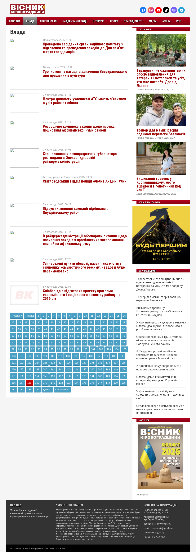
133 (108, 362)
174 (76, 383)
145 (84, 369)
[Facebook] (143, 10)
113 (68, 356)
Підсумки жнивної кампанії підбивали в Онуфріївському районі (76, 210)
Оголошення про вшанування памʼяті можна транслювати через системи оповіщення (160, 409)
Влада (30, 21)
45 (78, 329)
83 (91, 342)
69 (117, 336)
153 (29, 376)
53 (13, 336)
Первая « (17, 315)
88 (123, 342)
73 (26, 342)
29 (91, 322)
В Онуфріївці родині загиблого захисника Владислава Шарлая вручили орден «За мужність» (156, 355)
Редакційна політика (154, 537)
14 (111, 315)
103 (109, 349)
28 (84, 322)
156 (53, 376)
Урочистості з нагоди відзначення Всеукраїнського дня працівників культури (85, 73)
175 (84, 383)
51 (117, 329)
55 (26, 336)
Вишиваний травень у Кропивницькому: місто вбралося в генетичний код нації (158, 184)
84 (97, 342)
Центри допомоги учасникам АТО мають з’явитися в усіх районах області (84, 101)
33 (117, 322)
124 (37, 362)
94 (45, 349)
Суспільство (48, 21)
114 (75, 356)
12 (98, 315)
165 (124, 376)
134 (116, 362)
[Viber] (174, 10)
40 (45, 329)
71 (13, 342)
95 (52, 349)
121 (14, 362)
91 (26, 349)
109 (37, 356)
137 (22, 369)
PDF (178, 21)
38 (32, 329)
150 (124, 369)
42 (58, 329)
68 (110, 336)
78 (58, 342)
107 (22, 356)
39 (39, 329)
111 (52, 356)
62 (71, 336)
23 (52, 322)
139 (37, 369)
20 (32, 322)
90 (19, 349)
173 (69, 383)
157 (61, 376)
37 (26, 329)
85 (104, 342)
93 (39, 349)
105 (124, 349)
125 (45, 362)
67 (104, 336)
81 (78, 342)
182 (22, 389)
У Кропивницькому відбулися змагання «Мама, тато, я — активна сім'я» (160, 395)
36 (19, 329)
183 (29, 389)
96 (58, 349)
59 (52, 336)
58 (45, 336)
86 (110, 342)
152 (22, 376)
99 (78, 349)
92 (32, 349)
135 (124, 362)
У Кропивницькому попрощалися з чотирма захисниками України (158, 367)
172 (61, 383)
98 (71, 349)
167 (22, 383)
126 (53, 362)
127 (61, 362)
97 (65, 349)
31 (104, 322)
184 (37, 389)
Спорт (114, 21)
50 (110, 329)
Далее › (47, 389)
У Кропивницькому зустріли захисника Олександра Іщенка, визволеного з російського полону (161, 326)
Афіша (166, 21)
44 (71, 329)
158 (69, 376)
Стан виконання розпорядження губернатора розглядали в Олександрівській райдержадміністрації (80, 157)
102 (101, 349)
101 (93, 349)
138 (29, 369)
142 (61, 369)
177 (100, 383)
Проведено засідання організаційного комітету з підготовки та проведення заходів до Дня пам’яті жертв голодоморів (84, 48)
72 (19, 342)
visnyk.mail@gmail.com (162, 528)
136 (14, 369)
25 (65, 322)
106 (14, 356)
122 (22, 362)
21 (39, 322)
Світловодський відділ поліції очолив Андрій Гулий (85, 181)
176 (92, 383)
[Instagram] (151, 10)
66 (97, 336)
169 (37, 383)
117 (98, 356)
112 (60, 356)
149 (116, 369)
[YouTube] (158, 10)
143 (69, 369)
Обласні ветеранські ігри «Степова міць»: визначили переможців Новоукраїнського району (159, 340)
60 (58, 336)
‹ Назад (30, 315)
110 (45, 356)
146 (92, 369)
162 (100, 376)
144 (76, 369)
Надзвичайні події (74, 21)
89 (13, 349)
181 (14, 389)
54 (19, 336)
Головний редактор (154, 532)
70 (123, 336)
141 (53, 369)
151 (14, 376)
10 (85, 315)
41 (52, 329)
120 (121, 356)
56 (32, 336)
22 (45, 322)
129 (76, 362)
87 (117, 342)
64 (84, 336)
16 (124, 315)
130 (84, 362)
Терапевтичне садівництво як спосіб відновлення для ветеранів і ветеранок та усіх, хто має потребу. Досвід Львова (160, 78)
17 (13, 322)
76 (45, 342)
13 (105, 315)
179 (116, 383)
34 (123, 322)
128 (69, 362)
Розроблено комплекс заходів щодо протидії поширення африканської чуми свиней (80, 128)
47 (91, 329)
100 (85, 349)
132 (100, 362)
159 (76, 376)
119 (114, 356)
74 (32, 342)
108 (29, 356)
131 (92, 362)
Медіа (153, 21)
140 (45, 369)
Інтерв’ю (98, 21)
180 (124, 383)
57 (39, 336)
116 (91, 356)
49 (104, 329)
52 (123, 329)
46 (84, 329)
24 (58, 322)
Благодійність (133, 21)
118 (106, 356)
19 (26, 322)
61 (65, 336)
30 (97, 322)
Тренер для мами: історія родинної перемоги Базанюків (161, 132)
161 (92, 376)
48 (97, 329)
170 (45, 383)
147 (100, 369)
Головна (14, 21)
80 (71, 342)
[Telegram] (181, 10)
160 (84, 376)
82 (84, 342)
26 (71, 322)
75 (39, 342)
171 (53, 383)
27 (78, 322)
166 (14, 383)
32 (110, 322)
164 (116, 376)
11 (92, 315)
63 (78, 336)
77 (52, 342)
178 (108, 383)
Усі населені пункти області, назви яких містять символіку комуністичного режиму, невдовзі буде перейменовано (84, 267)
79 (65, 342)
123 (29, 362)
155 (45, 376)
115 (83, 356)
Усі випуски (142, 495)
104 (117, 349)
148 (108, 369)
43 (65, 329)
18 (19, 322)
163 (108, 376)
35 (13, 329)
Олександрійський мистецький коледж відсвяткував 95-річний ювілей (156, 380)
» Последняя (62, 389)
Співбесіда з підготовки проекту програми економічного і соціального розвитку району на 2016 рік (81, 295)
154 (37, 376)
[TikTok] (166, 10)
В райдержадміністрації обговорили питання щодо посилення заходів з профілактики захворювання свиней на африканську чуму (85, 240)
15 (118, 315)
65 (91, 336)
